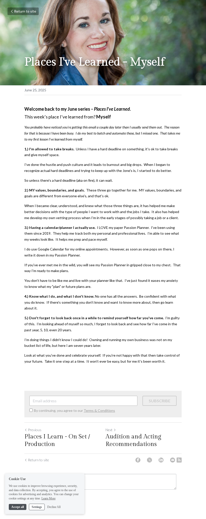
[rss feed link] (179, 460)
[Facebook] (137, 460)
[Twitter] (149, 460)
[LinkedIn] (161, 460)
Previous (34, 430)
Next (109, 430)
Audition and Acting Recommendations (133, 440)
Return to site (25, 11)
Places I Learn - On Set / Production (57, 440)
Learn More (48, 498)
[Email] (172, 460)
